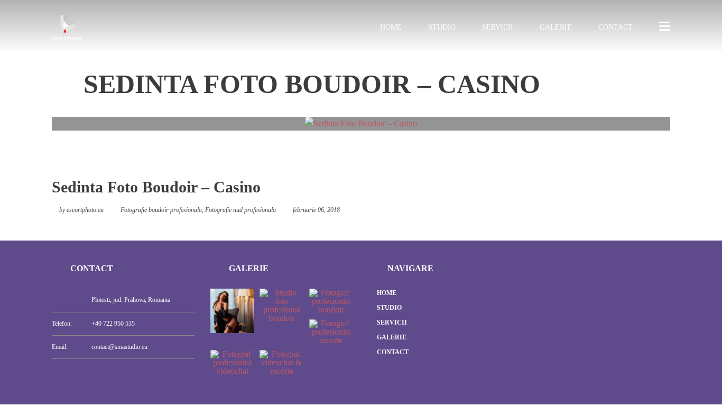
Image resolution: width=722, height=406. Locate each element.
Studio (442, 27)
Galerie (556, 27)
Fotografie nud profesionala (240, 210)
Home (391, 27)
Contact (615, 27)
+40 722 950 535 (113, 323)
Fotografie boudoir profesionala (161, 210)
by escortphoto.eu (81, 210)
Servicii (497, 27)
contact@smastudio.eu (119, 346)
